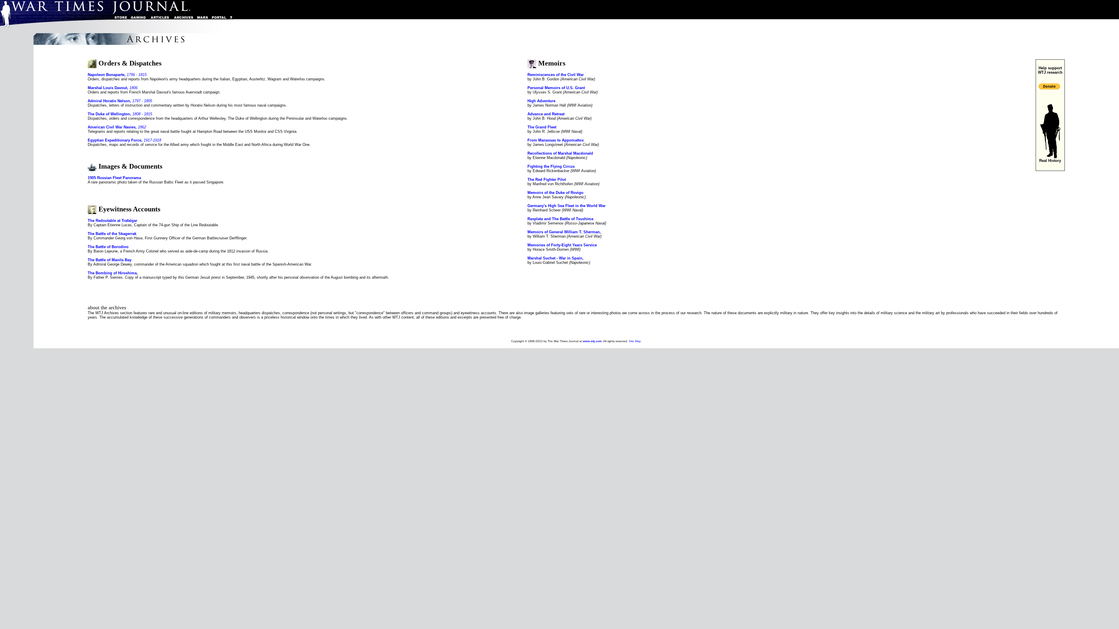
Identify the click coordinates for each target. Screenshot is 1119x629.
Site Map (635, 341)
